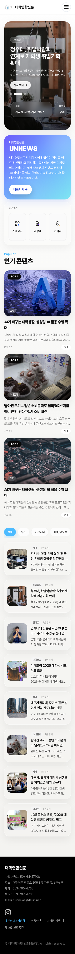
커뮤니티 (40, 532)
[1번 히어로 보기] (11, 94)
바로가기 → (20, 189)
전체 (10, 532)
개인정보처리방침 (15, 920)
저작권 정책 (53, 920)
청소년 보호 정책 (14, 927)
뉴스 (23, 532)
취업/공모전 (60, 532)
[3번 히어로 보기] (22, 94)
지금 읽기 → (21, 85)
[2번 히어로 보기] (15, 94)
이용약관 (36, 920)
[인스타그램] (8, 912)
